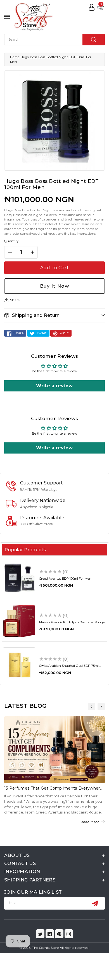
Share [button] (15, 300)
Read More (90, 822)
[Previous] (91, 706)
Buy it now (54, 286)
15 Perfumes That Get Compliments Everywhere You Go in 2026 (53, 790)
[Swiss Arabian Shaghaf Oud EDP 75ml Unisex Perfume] (19, 664)
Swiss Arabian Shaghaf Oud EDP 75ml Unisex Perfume (69, 667)
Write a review (54, 385)
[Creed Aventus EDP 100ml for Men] (19, 577)
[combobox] (54, 39)
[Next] (101, 706)
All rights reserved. (74, 948)
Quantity (11, 241)
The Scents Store (45, 948)
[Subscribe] (95, 903)
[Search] (93, 39)
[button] (54, 315)
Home (14, 57)
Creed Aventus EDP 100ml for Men (65, 578)
